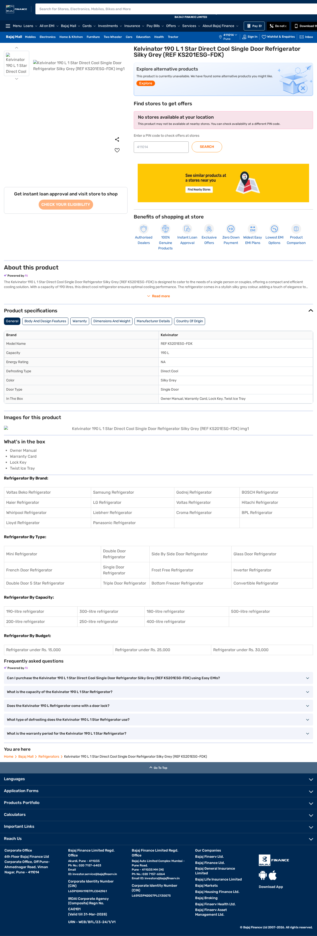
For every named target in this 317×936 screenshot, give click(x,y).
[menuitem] (230, 37)
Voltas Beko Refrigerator (28, 492)
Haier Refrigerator (22, 502)
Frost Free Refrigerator (172, 570)
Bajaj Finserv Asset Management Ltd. (211, 912)
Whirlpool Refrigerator (26, 512)
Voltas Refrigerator (193, 502)
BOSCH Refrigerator (260, 492)
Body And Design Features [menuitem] (45, 321)
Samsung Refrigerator (113, 492)
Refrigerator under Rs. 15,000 (33, 649)
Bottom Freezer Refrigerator (177, 583)
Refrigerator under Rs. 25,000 (142, 649)
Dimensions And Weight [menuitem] (111, 321)
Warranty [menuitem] (80, 321)
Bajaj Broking (206, 898)
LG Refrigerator (107, 502)
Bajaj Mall (25, 756)
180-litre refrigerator (166, 611)
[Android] (263, 875)
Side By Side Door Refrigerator (180, 554)
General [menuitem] (12, 321)
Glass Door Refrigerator (255, 554)
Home (8, 756)
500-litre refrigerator (250, 611)
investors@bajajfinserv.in (162, 878)
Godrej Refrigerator (194, 492)
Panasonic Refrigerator (114, 522)
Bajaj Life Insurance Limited (218, 879)
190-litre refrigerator (25, 611)
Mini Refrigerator (21, 554)
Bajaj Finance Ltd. (210, 863)
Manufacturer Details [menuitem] (153, 321)
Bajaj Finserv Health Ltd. (215, 904)
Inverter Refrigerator (252, 570)
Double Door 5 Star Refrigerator (35, 583)
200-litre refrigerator (25, 621)
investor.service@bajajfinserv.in (95, 874)
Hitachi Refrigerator (260, 502)
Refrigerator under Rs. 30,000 (240, 649)
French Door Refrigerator (29, 570)
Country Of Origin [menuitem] (189, 321)
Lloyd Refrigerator (23, 522)
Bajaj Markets (206, 885)
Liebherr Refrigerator (112, 512)
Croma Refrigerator (194, 512)
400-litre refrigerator (166, 621)
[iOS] (273, 875)
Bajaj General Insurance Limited (215, 870)
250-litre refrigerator (98, 621)
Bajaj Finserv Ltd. (209, 857)
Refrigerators (48, 756)
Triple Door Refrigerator (124, 583)
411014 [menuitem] (228, 35)
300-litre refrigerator (98, 611)
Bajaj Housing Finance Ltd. (217, 892)
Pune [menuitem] (227, 39)
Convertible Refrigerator (256, 583)
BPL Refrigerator (257, 512)
